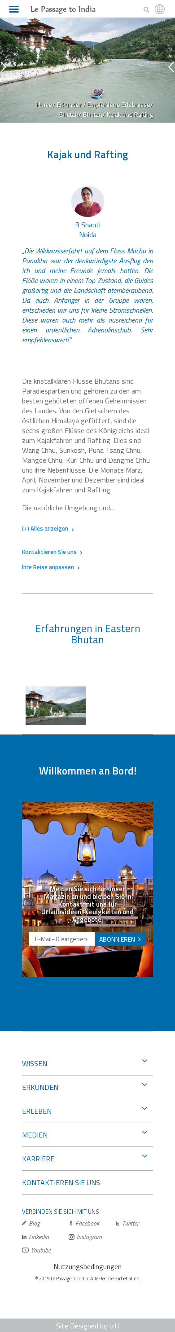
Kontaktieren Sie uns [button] (49, 551)
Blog (34, 1223)
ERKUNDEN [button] (40, 1087)
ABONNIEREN (117, 939)
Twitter (130, 1223)
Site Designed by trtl (87, 1325)
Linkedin (39, 1236)
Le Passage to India (63, 9)
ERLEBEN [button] (37, 1111)
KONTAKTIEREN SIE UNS (61, 1182)
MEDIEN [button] (35, 1134)
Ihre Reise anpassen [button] (48, 566)
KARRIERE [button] (38, 1158)
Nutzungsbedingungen (87, 1266)
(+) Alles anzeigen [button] (45, 528)
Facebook (87, 1223)
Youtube (41, 1250)
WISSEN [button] (34, 1063)
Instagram (89, 1236)
